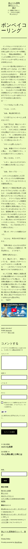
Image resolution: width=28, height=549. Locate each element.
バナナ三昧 (4, 519)
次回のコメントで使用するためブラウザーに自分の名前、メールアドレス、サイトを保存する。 (15, 404)
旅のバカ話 (11, 332)
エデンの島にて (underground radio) (13, 498)
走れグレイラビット (7, 496)
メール (4, 383)
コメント (5, 354)
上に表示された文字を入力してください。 (13, 417)
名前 (3, 373)
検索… (3, 470)
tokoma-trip (9, 330)
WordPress (18, 542)
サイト (3, 393)
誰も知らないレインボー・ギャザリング (13, 509)
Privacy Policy (5, 539)
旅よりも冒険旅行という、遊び (14, 5)
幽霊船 (3, 501)
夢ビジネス (4, 493)
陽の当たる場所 (6, 491)
